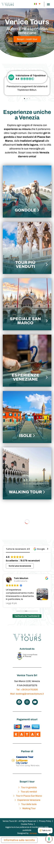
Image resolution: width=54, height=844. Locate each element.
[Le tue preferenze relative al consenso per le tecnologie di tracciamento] (49, 839)
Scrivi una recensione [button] (20, 565)
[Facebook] (19, 702)
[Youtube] (35, 702)
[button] (48, 4)
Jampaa (33, 833)
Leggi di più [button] (29, 603)
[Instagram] (27, 702)
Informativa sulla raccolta (19, 840)
